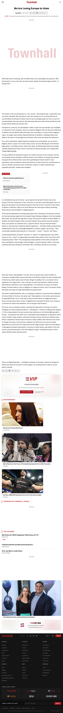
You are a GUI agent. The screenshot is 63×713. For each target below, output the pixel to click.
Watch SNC (45, 675)
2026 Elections (25, 645)
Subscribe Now (39, 392)
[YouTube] (36, 636)
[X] (27, 636)
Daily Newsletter (46, 673)
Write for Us (24, 678)
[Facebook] (33, 636)
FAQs (53, 635)
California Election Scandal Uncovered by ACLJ (17, 545)
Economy (24, 653)
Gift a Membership (46, 670)
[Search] (60, 2)
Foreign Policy (25, 655)
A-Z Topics (25, 641)
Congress (24, 647)
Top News (4, 645)
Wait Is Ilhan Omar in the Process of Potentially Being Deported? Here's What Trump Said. (26, 464)
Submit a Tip (25, 675)
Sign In (47, 635)
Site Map (33, 708)
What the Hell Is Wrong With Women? (13, 428)
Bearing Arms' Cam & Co (7, 675)
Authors (3, 661)
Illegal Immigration (26, 658)
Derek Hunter (45, 647)
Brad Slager (45, 653)
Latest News (4, 647)
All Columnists (45, 661)
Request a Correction (26, 708)
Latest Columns (5, 650)
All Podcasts (4, 680)
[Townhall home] (7, 636)
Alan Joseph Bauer (46, 655)
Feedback (18, 708)
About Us (24, 667)
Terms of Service (5, 708)
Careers (23, 673)
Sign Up (58, 703)
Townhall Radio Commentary (8, 678)
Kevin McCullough (46, 650)
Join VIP (58, 635)
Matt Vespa (5, 466)
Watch (3, 653)
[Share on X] (31, 13)
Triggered (4, 670)
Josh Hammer (45, 658)
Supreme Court (25, 661)
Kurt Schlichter (6, 430)
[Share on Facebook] (37, 13)
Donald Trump (25, 650)
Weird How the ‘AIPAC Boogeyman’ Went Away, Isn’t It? (20, 535)
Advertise (24, 670)
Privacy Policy (12, 708)
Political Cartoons (5, 655)
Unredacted (4, 673)
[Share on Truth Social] (34, 13)
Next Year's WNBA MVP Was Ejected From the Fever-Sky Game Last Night (22, 495)
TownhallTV (4, 658)
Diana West (18, 13)
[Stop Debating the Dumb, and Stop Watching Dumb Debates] (31, 598)
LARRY (3, 667)
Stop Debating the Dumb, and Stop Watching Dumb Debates (19, 617)
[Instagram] (30, 636)
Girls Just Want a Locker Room (12, 551)
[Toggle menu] (2, 2)
